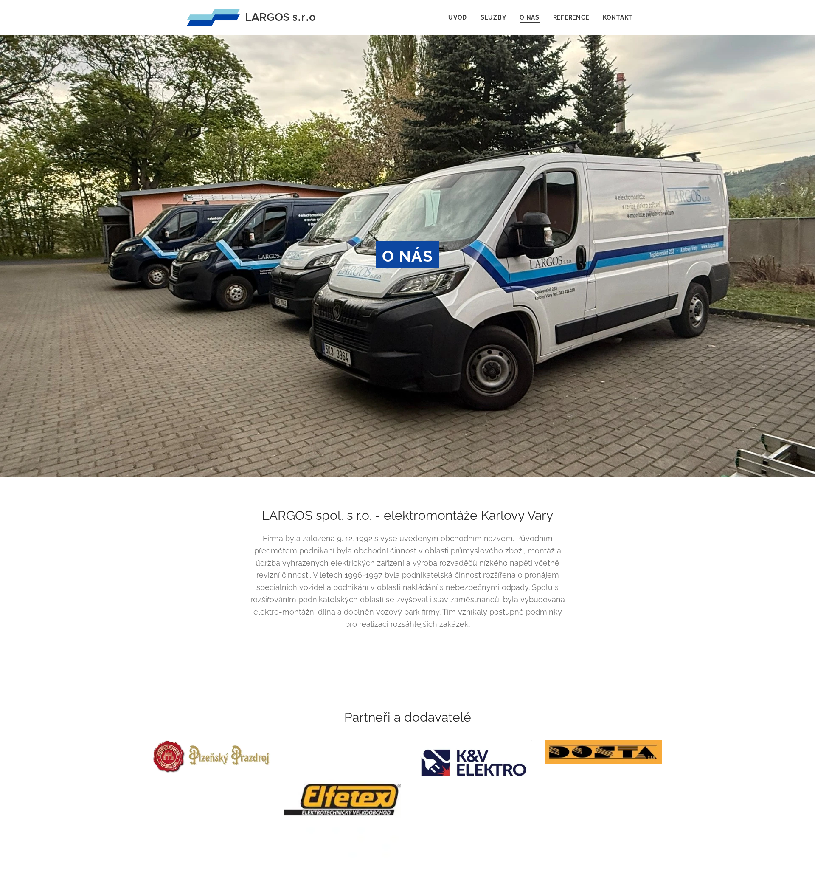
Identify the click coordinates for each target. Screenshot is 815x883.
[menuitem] (460, 17)
